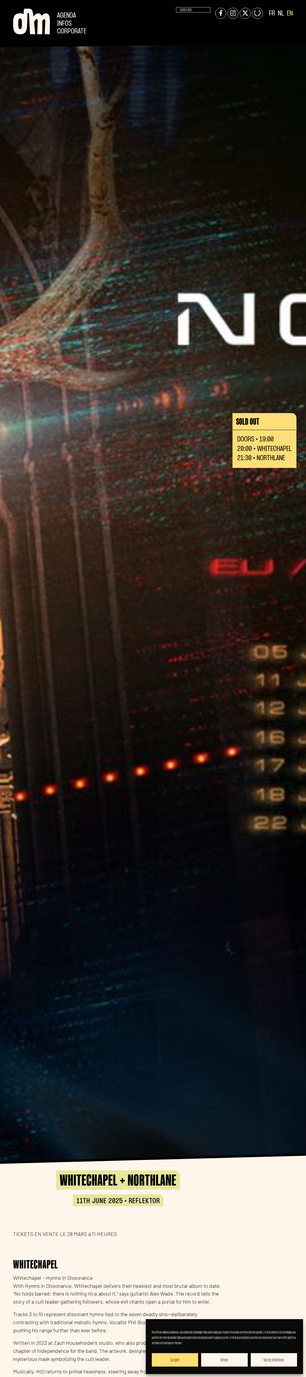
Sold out (247, 421)
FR (272, 13)
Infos (64, 23)
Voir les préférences (274, 1359)
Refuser (224, 1359)
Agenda (66, 15)
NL (281, 13)
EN (290, 13)
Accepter (175, 1359)
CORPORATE (71, 31)
